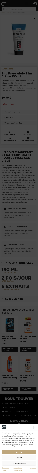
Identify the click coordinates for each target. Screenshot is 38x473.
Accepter (19, 452)
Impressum (33, 468)
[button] (35, 427)
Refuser (19, 458)
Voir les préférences (19, 463)
